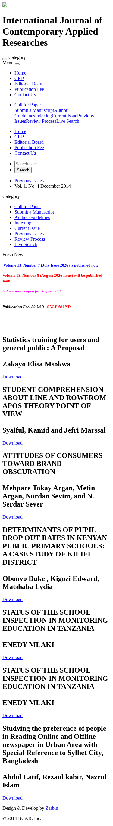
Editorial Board (29, 83)
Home (20, 73)
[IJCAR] (4, 5)
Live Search (67, 121)
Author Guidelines (32, 217)
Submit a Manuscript (34, 110)
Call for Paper (27, 104)
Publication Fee (29, 89)
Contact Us (25, 94)
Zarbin (52, 808)
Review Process (41, 121)
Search (23, 170)
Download (12, 376)
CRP (19, 78)
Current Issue (64, 115)
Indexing (43, 115)
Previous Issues (29, 180)
